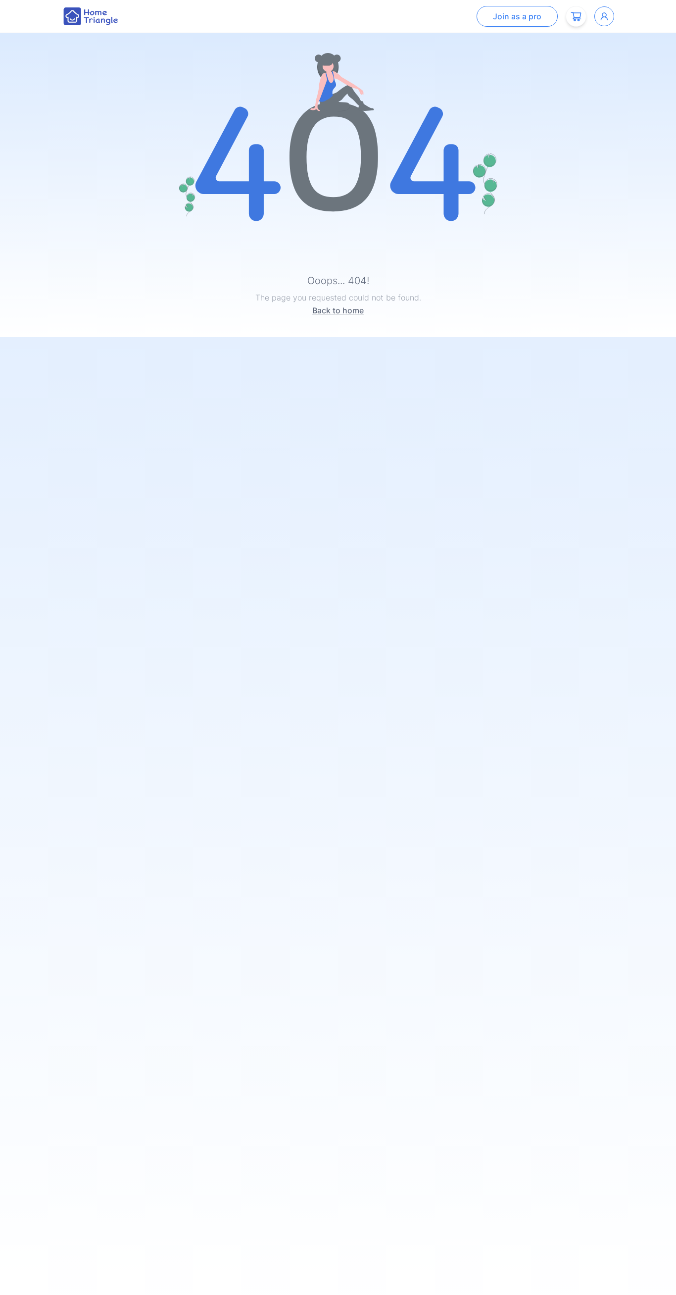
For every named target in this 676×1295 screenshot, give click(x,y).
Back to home (338, 310)
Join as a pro (517, 16)
